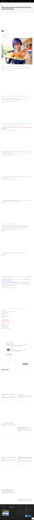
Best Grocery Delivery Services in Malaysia (8, 423)
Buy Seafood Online (20, 394)
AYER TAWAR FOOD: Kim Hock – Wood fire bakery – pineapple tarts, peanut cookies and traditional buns (25, 458)
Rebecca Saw (4, 1)
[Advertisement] (17, 334)
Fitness (26, 512)
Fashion (26, 511)
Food (25, 507)
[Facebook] (28, 516)
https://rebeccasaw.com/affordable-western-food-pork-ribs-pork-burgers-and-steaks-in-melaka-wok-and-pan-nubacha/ (16, 282)
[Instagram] (30, 516)
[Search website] (32, 1)
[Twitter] (26, 516)
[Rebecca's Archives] (12, 507)
